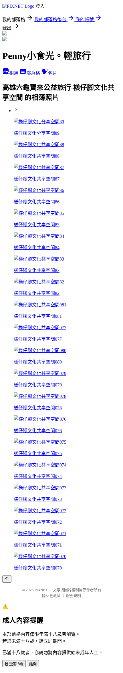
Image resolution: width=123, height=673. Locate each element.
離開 (33, 664)
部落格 (33, 73)
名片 (52, 73)
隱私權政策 (51, 595)
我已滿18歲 (14, 664)
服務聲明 (73, 595)
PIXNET (41, 590)
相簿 (14, 73)
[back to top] (6, 579)
